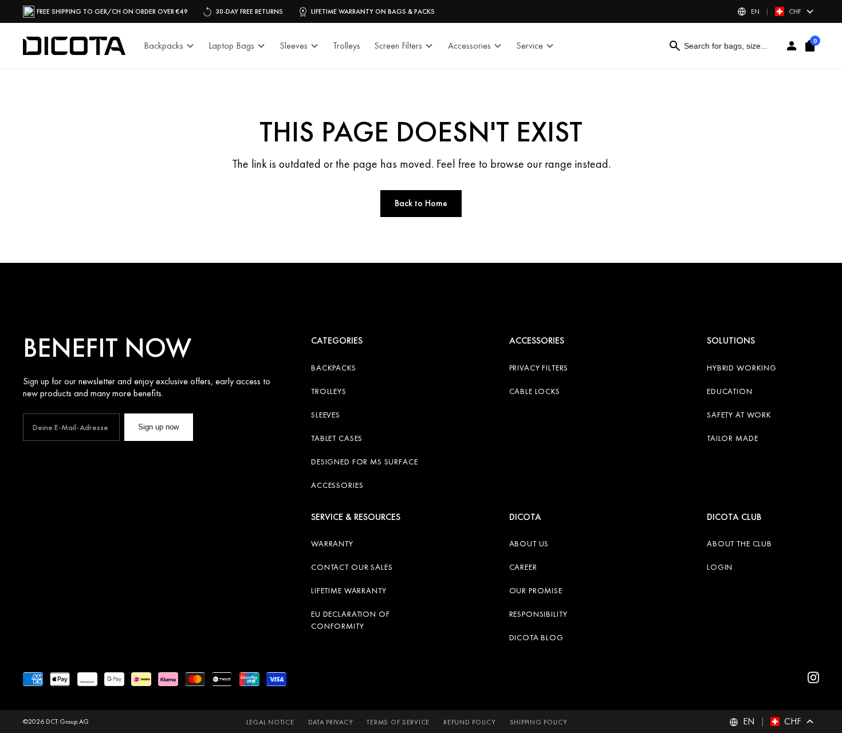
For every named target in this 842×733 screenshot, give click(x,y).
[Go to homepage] (74, 46)
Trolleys (329, 391)
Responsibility (538, 614)
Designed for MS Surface (364, 461)
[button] (776, 11)
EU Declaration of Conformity (350, 620)
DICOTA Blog (536, 637)
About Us (529, 543)
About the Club (739, 543)
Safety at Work (739, 414)
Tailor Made (732, 438)
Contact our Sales (351, 567)
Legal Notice (270, 722)
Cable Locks (534, 391)
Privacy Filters (539, 367)
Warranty (332, 543)
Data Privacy (330, 722)
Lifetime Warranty (348, 590)
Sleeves (325, 414)
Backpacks (333, 367)
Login (720, 567)
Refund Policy (469, 722)
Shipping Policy (539, 722)
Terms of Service (398, 722)
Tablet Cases (337, 438)
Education (730, 391)
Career (523, 567)
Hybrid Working (742, 367)
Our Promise (535, 590)
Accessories (337, 485)
